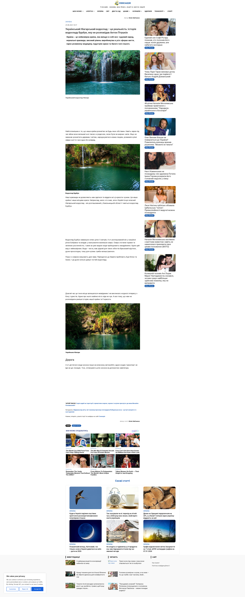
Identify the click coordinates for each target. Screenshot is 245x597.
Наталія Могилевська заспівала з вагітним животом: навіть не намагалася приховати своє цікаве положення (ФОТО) (159, 243)
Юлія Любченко (134, 18)
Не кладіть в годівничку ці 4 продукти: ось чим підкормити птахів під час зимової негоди (121, 549)
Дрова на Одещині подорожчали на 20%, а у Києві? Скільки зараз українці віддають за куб (158, 515)
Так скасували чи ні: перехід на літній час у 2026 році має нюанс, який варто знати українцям (121, 515)
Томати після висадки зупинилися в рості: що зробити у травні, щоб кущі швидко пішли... (90, 586)
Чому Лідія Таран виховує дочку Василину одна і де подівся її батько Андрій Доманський (160, 74)
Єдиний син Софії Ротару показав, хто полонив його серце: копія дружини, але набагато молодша (157, 41)
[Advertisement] (102, 114)
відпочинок (76, 426)
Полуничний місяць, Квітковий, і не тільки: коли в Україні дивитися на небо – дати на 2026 (85, 549)
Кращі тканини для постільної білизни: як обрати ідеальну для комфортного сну (91, 575)
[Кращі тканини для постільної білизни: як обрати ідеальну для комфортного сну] (70, 574)
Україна (68, 22)
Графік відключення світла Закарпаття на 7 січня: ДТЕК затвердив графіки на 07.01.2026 (159, 549)
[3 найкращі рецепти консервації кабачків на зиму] (70, 562)
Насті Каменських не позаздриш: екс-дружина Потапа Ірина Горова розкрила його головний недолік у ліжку (160, 175)
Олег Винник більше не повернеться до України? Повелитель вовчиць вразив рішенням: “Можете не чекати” (159, 141)
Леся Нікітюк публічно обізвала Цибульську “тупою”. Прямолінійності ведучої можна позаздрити (160, 209)
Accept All (37, 589)
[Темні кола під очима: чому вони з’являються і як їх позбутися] (113, 563)
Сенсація (102, 416)
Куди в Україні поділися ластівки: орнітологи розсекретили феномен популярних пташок (83, 515)
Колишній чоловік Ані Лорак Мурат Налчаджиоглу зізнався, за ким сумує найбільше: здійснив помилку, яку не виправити (159, 278)
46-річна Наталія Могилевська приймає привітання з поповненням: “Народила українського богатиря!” (159, 107)
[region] (25, 583)
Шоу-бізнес (149, 48)
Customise (12, 589)
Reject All (25, 589)
